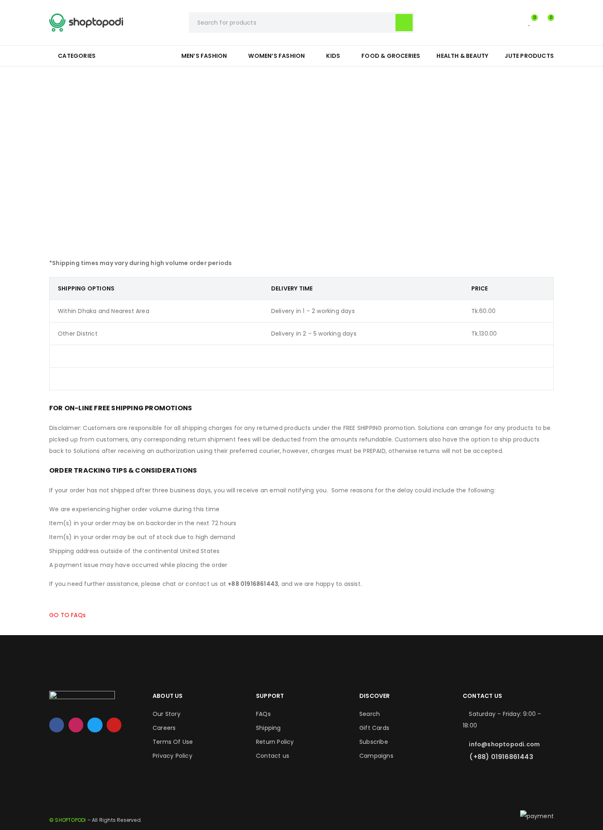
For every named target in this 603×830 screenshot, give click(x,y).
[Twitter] (94, 725)
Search (369, 714)
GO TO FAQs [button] (67, 615)
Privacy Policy (172, 756)
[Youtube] (114, 725)
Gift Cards (374, 728)
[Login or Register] (513, 22)
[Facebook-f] (56, 725)
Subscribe (373, 742)
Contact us (272, 756)
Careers (164, 728)
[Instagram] (76, 725)
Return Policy (275, 742)
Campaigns (376, 756)
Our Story (166, 714)
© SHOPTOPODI (67, 819)
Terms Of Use (173, 742)
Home (259, 137)
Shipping (268, 728)
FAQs (263, 714)
